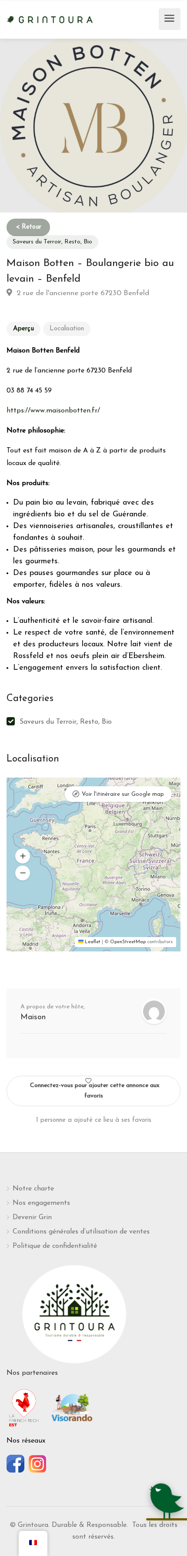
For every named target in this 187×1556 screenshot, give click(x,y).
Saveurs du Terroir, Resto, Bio (52, 242)
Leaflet (91, 942)
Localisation (67, 329)
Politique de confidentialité (55, 1246)
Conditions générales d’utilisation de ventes (81, 1231)
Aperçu (23, 329)
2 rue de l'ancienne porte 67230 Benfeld (81, 293)
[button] (22, 856)
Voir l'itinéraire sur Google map (123, 794)
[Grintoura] (50, 18)
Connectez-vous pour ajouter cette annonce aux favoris (95, 1090)
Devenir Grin (32, 1217)
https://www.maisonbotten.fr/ (53, 410)
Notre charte (33, 1188)
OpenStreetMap (128, 942)
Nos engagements (41, 1203)
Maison (33, 1017)
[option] (93, 126)
